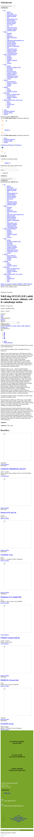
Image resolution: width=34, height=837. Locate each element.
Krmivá (9, 56)
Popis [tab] (5, 341)
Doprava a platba (8, 112)
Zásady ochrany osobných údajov (18, 818)
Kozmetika (9, 68)
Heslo (2, 170)
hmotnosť (3, 314)
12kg (2, 316)
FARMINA (20, 284)
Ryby (8, 101)
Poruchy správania (11, 22)
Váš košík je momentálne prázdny (9, 159)
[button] (5, 508)
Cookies (19, 821)
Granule (14, 284)
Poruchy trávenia (11, 23)
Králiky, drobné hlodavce (10, 54)
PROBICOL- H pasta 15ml (9, 680)
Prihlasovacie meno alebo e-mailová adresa (11, 165)
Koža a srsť (10, 36)
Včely (8, 105)
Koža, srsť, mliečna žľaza (13, 94)
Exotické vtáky (10, 104)
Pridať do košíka (5, 324)
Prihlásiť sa (7, 130)
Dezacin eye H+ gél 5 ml (8, 512)
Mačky (5, 32)
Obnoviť (3, 319)
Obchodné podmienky (9, 111)
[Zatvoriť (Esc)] (6, 834)
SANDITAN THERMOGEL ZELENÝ (13, 469)
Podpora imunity (11, 20)
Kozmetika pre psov (12, 14)
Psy (5, 10)
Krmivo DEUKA (11, 81)
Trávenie (9, 63)
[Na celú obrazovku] (2, 834)
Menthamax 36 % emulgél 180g (11, 597)
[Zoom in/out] (1, 834)
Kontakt (6, 114)
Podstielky (9, 33)
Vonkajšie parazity (11, 30)
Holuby (9, 103)
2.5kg (2, 315)
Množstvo (3, 321)
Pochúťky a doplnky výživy (14, 67)
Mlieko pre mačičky (12, 37)
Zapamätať (5, 173)
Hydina (6, 80)
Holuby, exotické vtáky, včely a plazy (13, 100)
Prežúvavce (7, 93)
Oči (8, 17)
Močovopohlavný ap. (12, 19)
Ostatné (9, 78)
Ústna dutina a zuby (12, 27)
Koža (8, 61)
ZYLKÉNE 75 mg (7, 555)
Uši (8, 26)
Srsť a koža (10, 24)
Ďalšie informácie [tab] (8, 342)
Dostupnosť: (4, 292)
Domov (2, 284)
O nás (5, 109)
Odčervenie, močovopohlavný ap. (15, 40)
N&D (25, 284)
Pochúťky (9, 57)
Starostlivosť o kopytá (12, 76)
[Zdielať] (4, 834)
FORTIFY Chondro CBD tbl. (10, 638)
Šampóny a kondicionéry (13, 46)
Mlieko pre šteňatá (11, 16)
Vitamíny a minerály (12, 29)
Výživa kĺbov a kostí (12, 53)
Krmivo (9, 12)
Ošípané (6, 87)
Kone (5, 64)
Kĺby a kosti (10, 13)
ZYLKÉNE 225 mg (7, 724)
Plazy (8, 107)
